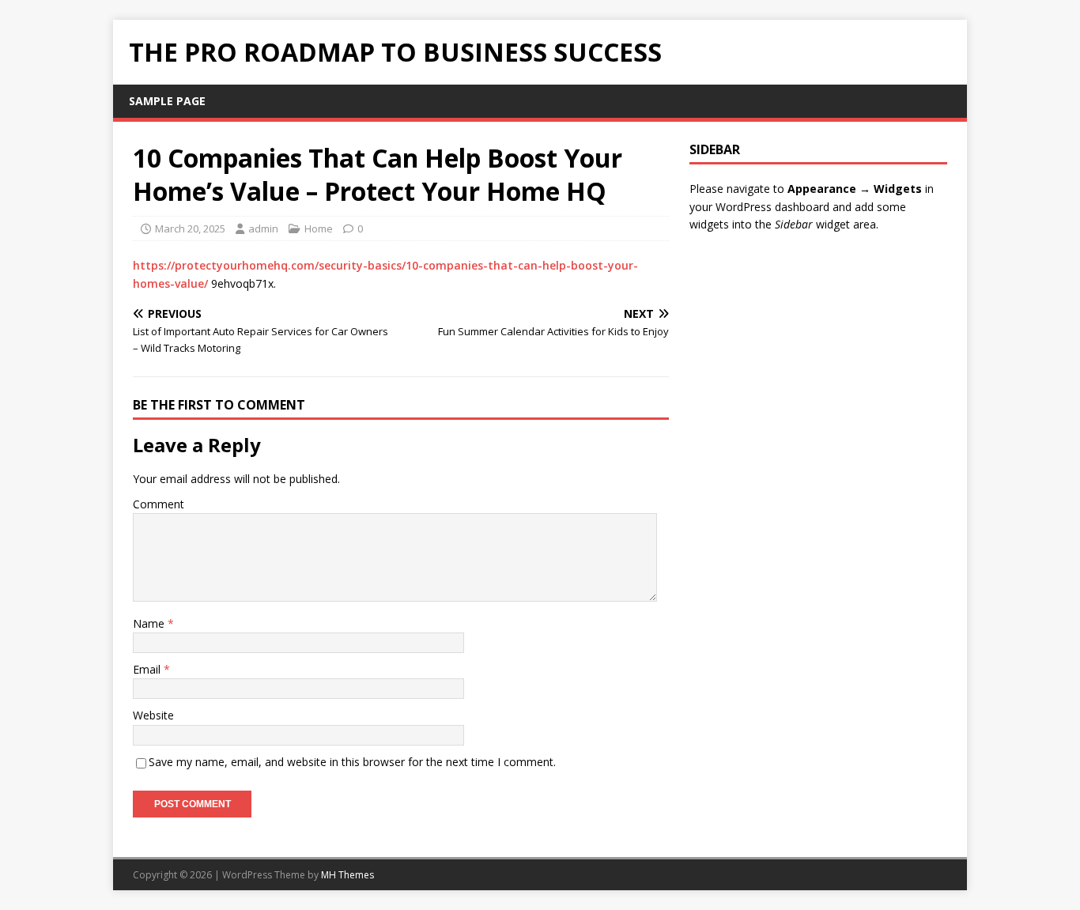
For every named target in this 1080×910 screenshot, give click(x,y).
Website (153, 715)
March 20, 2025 (190, 228)
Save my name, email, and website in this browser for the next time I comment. (352, 761)
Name (150, 623)
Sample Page (167, 100)
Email (148, 669)
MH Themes (347, 875)
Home (318, 228)
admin (263, 228)
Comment (158, 504)
